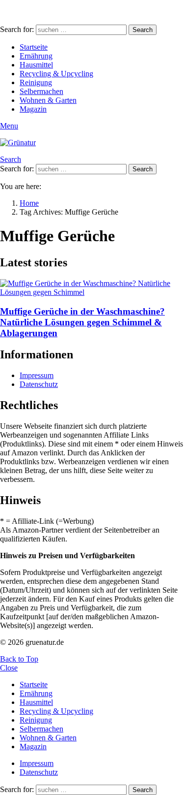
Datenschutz (39, 384)
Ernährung (36, 56)
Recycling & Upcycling (56, 73)
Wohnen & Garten (48, 100)
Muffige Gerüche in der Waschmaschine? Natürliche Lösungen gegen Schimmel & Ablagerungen (82, 322)
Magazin (33, 109)
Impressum (36, 375)
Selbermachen (41, 91)
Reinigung (36, 82)
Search (142, 29)
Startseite (34, 47)
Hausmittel (36, 65)
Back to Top (19, 659)
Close (9, 668)
